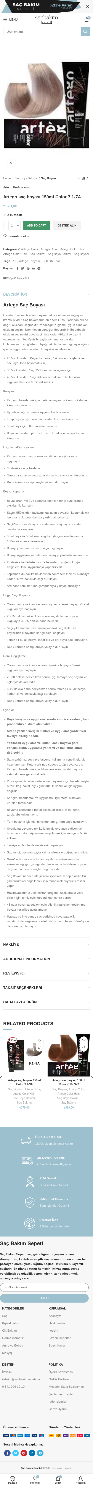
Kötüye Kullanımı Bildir (17, 278)
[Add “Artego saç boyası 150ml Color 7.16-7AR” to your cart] (84, 1048)
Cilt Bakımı (9, 1330)
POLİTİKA (56, 1364)
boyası (35, 261)
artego (23, 261)
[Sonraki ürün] (87, 178)
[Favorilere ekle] (39, 1040)
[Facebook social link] (17, 268)
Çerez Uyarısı (58, 1409)
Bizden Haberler (60, 1338)
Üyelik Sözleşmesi (61, 1372)
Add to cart (36, 225)
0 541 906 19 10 (13, 1386)
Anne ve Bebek (12, 1345)
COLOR (47, 261)
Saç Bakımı (37, 254)
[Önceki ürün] (79, 178)
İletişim (53, 1330)
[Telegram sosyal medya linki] (39, 268)
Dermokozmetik (13, 1338)
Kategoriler (13, 1308)
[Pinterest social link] (28, 268)
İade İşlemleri (58, 1401)
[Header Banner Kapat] (87, 6)
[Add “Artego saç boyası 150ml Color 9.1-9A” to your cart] (39, 1048)
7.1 (14, 261)
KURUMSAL (57, 1308)
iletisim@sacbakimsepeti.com (22, 1379)
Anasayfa (55, 1316)
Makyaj (7, 1353)
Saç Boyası (48, 178)
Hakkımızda (57, 1323)
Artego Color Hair (72, 249)
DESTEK (8, 1364)
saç (58, 261)
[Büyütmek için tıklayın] (10, 163)
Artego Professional (16, 187)
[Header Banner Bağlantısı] (40, 6)
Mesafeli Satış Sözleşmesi (66, 1386)
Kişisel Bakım (11, 1323)
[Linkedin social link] (33, 268)
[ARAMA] (85, 31)
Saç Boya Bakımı (26, 178)
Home (7, 178)
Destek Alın (67, 225)
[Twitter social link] (22, 268)
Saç (4, 1316)
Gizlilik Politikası (59, 1379)
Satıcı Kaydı (57, 1345)
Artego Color (29, 249)
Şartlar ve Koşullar (61, 1394)
